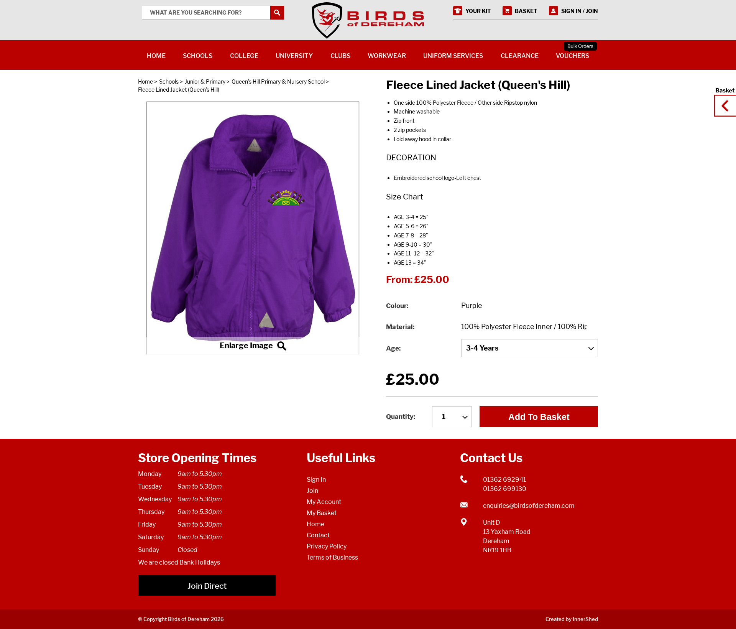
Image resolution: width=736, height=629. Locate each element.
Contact (318, 535)
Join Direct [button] (207, 586)
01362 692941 (504, 479)
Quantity (400, 416)
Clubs (340, 55)
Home (145, 81)
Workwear (387, 55)
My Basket (322, 513)
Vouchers (572, 55)
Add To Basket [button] (539, 417)
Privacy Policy (327, 546)
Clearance (520, 55)
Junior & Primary (205, 81)
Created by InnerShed (571, 619)
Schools (169, 81)
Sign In (316, 479)
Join (312, 490)
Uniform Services (453, 55)
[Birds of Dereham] (368, 20)
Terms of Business (332, 557)
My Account (324, 502)
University (294, 55)
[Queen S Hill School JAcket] (253, 227)
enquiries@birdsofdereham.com (529, 505)
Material (399, 327)
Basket (722, 99)
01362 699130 (504, 488)
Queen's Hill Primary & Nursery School (278, 81)
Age (392, 348)
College (244, 55)
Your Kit (478, 11)
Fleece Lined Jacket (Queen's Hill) (178, 89)
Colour (396, 306)
